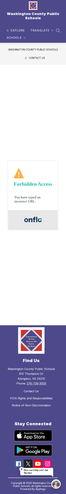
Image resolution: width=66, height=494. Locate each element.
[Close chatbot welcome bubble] (21, 469)
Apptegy (41, 488)
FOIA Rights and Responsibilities (31, 398)
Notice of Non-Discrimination (31, 405)
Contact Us (37, 57)
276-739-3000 (36, 383)
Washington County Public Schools (33, 49)
